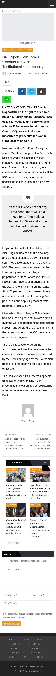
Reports (16, 648)
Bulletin (17, 653)
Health (35, 653)
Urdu (26, 640)
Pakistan (27, 50)
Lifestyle (33, 644)
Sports (16, 644)
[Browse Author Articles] (28, 410)
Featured (34, 648)
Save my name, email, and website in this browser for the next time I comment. (27, 615)
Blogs (11, 657)
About (40, 657)
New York (8, 50)
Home (11, 640)
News (18, 50)
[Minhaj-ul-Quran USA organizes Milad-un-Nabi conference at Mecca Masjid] (16, 475)
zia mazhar (36, 671)
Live (25, 657)
